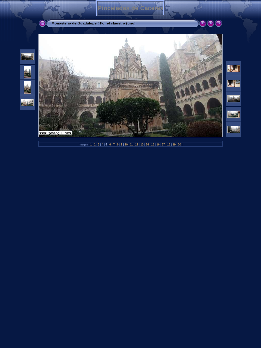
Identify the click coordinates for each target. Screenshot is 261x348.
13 (142, 144)
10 (126, 144)
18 (168, 144)
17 (163, 144)
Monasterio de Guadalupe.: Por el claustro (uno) (93, 23)
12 (136, 144)
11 (131, 144)
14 (147, 144)
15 (152, 144)
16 (158, 144)
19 (174, 144)
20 (179, 144)
